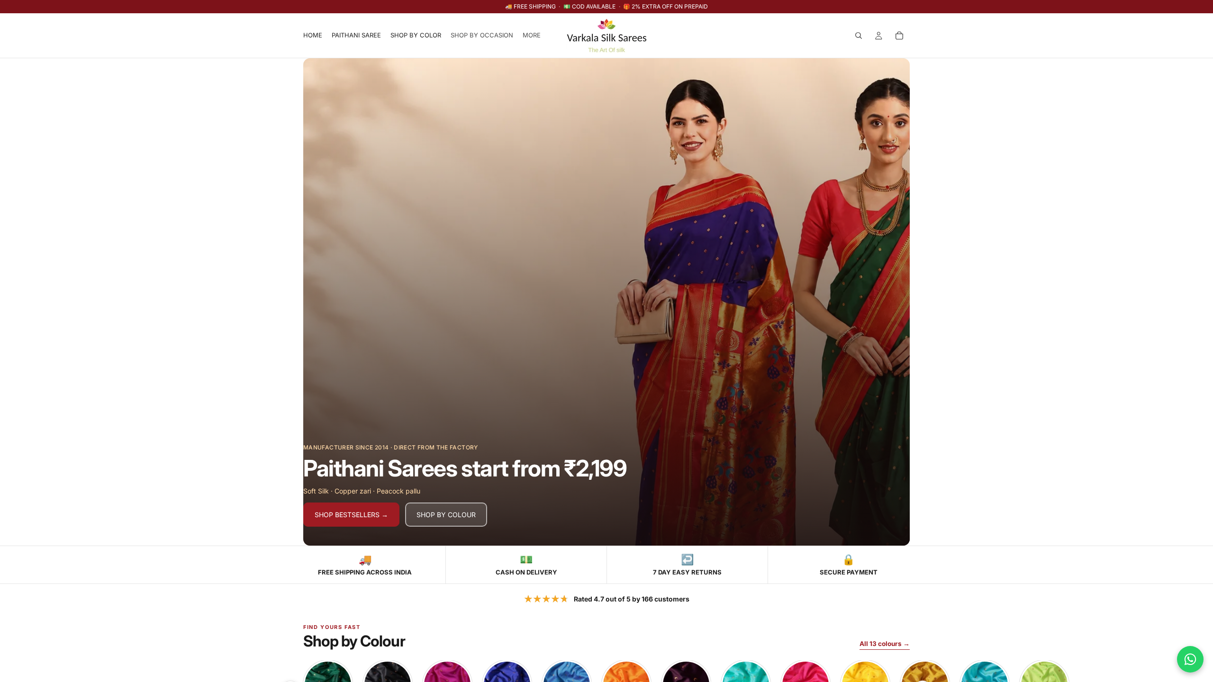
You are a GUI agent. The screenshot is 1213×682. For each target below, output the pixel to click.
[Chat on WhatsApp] (1190, 659)
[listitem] (531, 35)
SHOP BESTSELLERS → (351, 515)
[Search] (858, 35)
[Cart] (899, 35)
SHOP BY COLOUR (446, 515)
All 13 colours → (885, 643)
